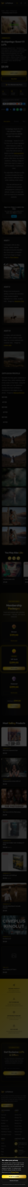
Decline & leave (14, 1180)
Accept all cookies (14, 1176)
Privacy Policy (15, 1172)
